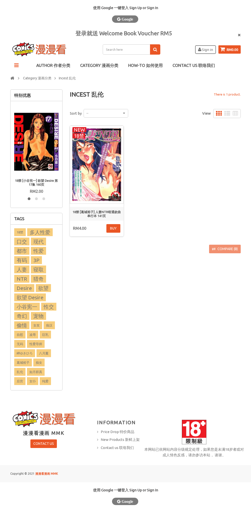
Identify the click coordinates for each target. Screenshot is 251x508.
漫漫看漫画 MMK (46, 473)
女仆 (32, 381)
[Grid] (219, 113)
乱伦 (20, 372)
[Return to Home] (12, 78)
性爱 (38, 251)
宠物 (38, 316)
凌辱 (32, 334)
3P (36, 260)
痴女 (39, 362)
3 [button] (43, 198)
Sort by (76, 113)
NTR (22, 279)
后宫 (20, 381)
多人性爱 (40, 232)
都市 (22, 251)
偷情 (22, 325)
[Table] (235, 113)
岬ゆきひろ (25, 353)
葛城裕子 (23, 362)
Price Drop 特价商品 (117, 432)
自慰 (20, 334)
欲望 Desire (30, 297)
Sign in (207, 50)
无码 (20, 344)
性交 (49, 307)
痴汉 (49, 325)
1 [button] (28, 198)
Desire (24, 288)
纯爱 (45, 381)
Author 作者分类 (53, 65)
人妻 (22, 269)
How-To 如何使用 (145, 65)
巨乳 (45, 334)
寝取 (38, 269)
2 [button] (36, 198)
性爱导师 (35, 344)
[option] (36, 149)
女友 (36, 325)
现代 (38, 241)
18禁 (20, 232)
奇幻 (22, 316)
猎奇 (38, 279)
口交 (22, 241)
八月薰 (44, 353)
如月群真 (35, 372)
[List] (227, 113)
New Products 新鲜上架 (120, 439)
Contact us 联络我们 (117, 448)
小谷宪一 (27, 307)
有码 (22, 260)
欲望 (43, 288)
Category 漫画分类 (99, 65)
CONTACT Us (43, 444)
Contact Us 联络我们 (194, 65)
